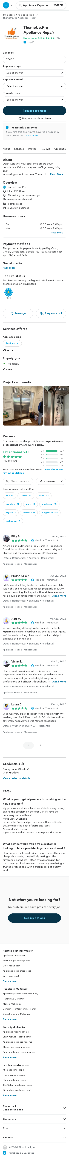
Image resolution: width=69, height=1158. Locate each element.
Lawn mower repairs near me (18, 1037)
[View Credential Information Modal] (22, 764)
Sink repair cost (11, 976)
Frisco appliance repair (14, 1075)
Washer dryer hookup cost (16, 960)
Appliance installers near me (17, 1042)
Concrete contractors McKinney (19, 1009)
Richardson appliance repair (17, 1090)
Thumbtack (9, 15)
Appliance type (12, 66)
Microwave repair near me (16, 1047)
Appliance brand (13, 79)
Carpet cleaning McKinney (16, 1014)
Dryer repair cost (11, 965)
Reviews (45, 148)
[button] (12, 34)
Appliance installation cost (17, 971)
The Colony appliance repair (17, 1085)
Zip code (8, 52)
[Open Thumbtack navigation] (8, 5)
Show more (9, 981)
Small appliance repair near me (19, 1052)
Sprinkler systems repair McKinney (20, 993)
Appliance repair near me (16, 1032)
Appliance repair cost (14, 955)
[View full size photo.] (23, 406)
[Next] (40, 745)
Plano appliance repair (14, 1080)
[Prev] (28, 745)
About (6, 148)
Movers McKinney (12, 1004)
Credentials (60, 148)
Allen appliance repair (14, 1070)
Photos (32, 148)
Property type (11, 93)
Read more (57, 232)
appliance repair (26, 15)
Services (19, 148)
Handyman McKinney (13, 999)
